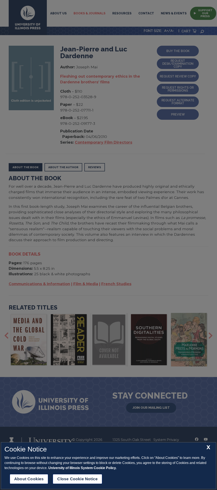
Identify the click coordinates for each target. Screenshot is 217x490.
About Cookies (29, 479)
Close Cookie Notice (77, 479)
